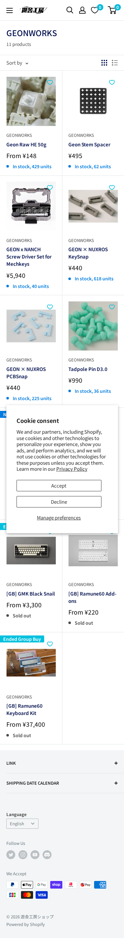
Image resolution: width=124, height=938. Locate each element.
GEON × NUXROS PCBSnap (26, 373)
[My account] (82, 10)
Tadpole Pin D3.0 (87, 369)
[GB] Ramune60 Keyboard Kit (24, 709)
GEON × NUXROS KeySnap (88, 253)
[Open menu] (9, 10)
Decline (59, 501)
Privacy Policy (71, 468)
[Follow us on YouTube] (35, 854)
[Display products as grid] (104, 63)
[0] (112, 10)
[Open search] (69, 10)
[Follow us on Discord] (47, 854)
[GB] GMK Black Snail (30, 593)
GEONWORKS (19, 135)
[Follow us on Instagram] (22, 854)
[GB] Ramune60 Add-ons (92, 597)
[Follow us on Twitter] (10, 854)
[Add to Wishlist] (50, 82)
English (17, 823)
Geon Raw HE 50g (26, 144)
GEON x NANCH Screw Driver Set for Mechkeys (29, 256)
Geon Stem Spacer (89, 144)
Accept (58, 485)
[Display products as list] (115, 63)
